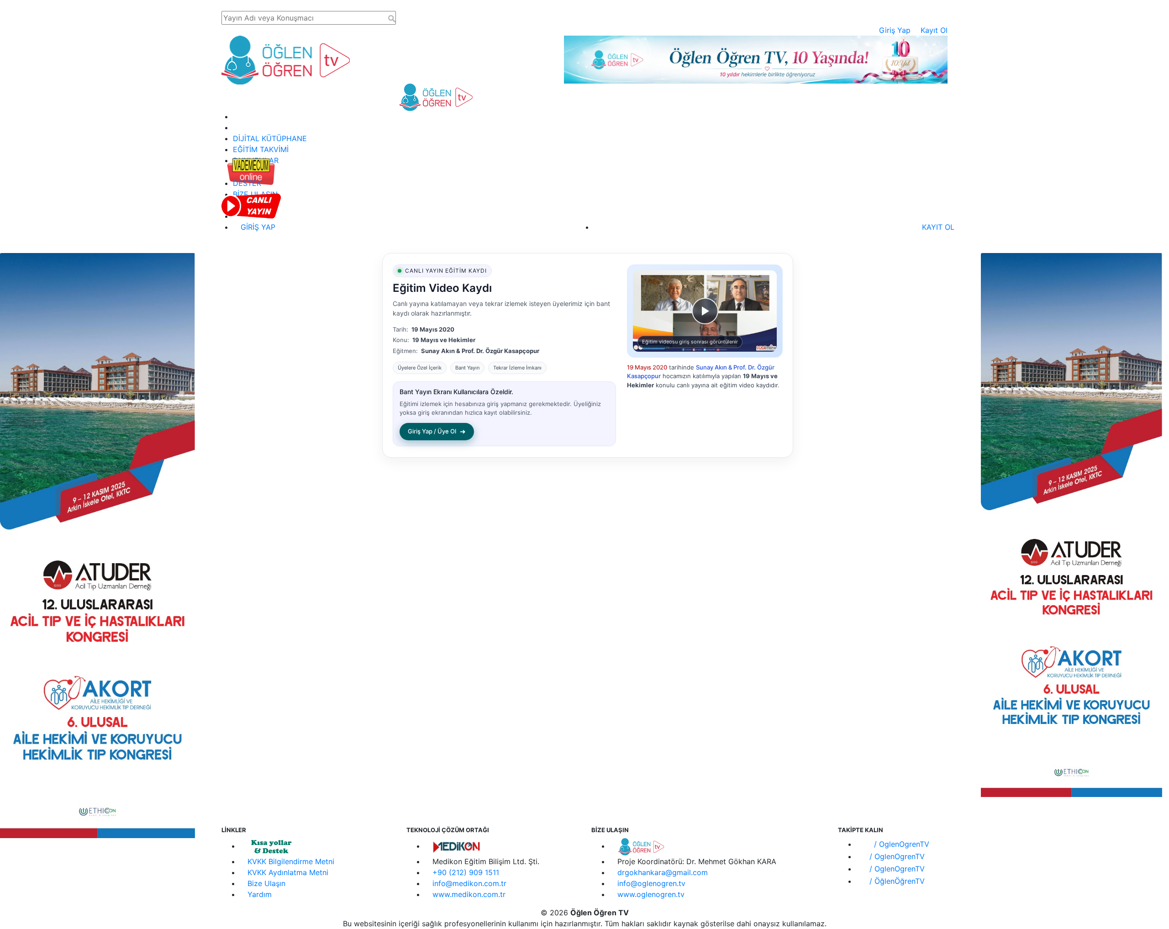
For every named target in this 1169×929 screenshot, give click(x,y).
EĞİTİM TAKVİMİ (261, 149)
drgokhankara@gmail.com (662, 872)
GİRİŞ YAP (256, 227)
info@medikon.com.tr (469, 883)
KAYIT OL (937, 227)
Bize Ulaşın (266, 883)
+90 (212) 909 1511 (465, 872)
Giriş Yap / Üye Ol (437, 431)
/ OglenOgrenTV (900, 844)
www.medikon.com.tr (469, 894)
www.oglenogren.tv (651, 894)
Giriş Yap (895, 30)
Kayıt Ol (934, 30)
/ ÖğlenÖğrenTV (896, 881)
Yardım (259, 894)
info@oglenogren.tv (651, 883)
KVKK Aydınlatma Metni (287, 872)
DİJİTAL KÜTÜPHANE (270, 138)
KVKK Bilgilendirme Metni (290, 861)
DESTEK (247, 183)
